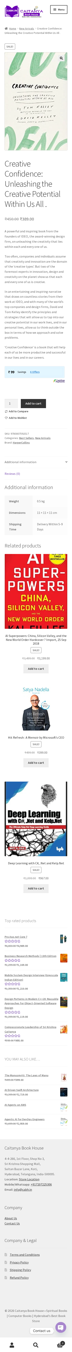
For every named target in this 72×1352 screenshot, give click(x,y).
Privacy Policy (19, 1262)
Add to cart (33, 403)
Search (36, 1345)
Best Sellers (26, 438)
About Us (11, 1218)
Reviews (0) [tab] (12, 474)
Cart (55, 1342)
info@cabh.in (23, 1189)
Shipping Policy (20, 1270)
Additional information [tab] (20, 462)
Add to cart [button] (36, 669)
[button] (61, 58)
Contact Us (12, 1223)
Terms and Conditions (25, 1255)
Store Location (29, 1179)
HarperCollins (21, 442)
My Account (12, 1345)
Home (12, 28)
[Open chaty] (60, 1330)
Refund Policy (19, 1278)
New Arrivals (26, 28)
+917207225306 (41, 1184)
